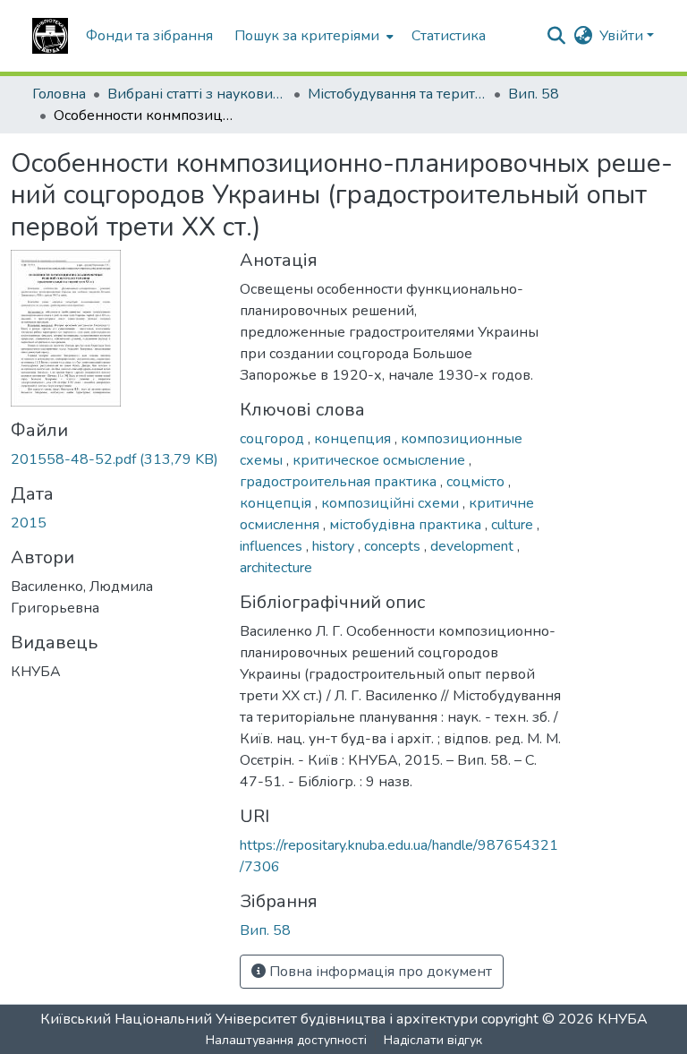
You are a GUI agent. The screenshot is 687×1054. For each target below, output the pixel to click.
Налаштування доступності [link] (286, 1040)
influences (273, 546)
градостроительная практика (340, 482)
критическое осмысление (381, 460)
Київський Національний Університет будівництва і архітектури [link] (259, 1019)
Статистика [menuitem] (448, 36)
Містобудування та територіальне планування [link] (397, 94)
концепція (277, 503)
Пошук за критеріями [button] (306, 36)
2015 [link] (29, 523)
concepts (394, 546)
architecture (276, 568)
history (335, 546)
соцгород (274, 439)
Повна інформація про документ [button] (379, 971)
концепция (354, 439)
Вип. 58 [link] (533, 94)
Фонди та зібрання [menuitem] (149, 36)
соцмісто (477, 482)
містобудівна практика (407, 525)
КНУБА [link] (623, 1019)
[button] (50, 36)
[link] (114, 459)
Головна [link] (59, 94)
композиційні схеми (391, 503)
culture (514, 525)
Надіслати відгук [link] (433, 1040)
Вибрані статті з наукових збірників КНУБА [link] (196, 94)
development (473, 546)
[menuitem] (312, 36)
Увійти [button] (623, 36)
